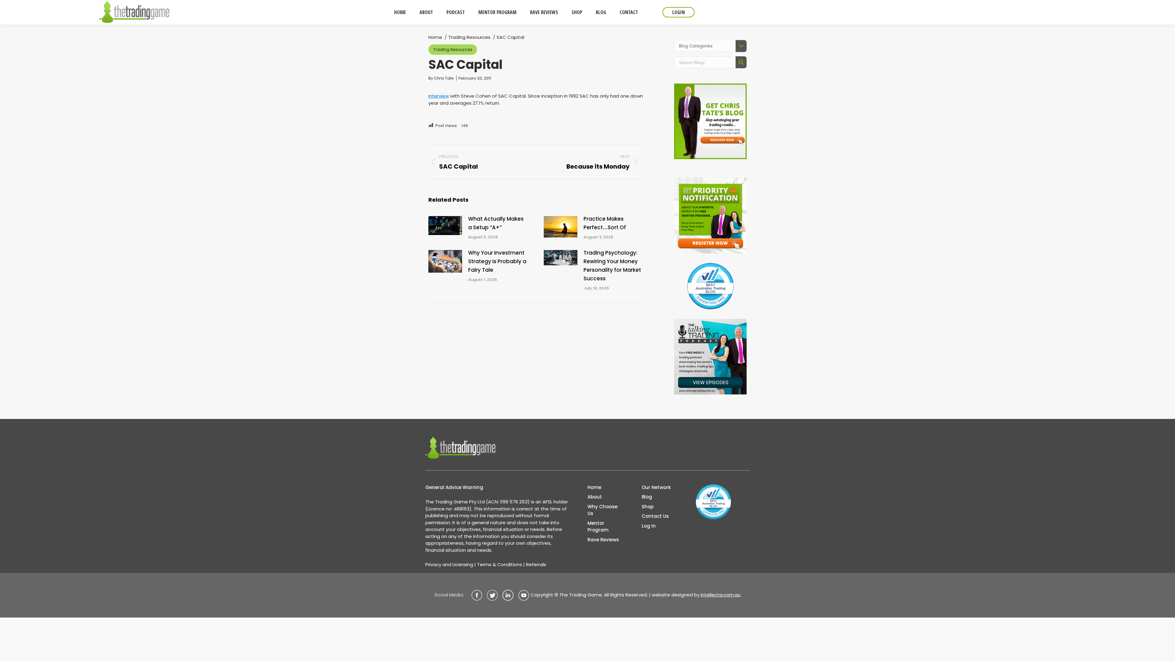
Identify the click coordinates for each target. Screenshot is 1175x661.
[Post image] (445, 225)
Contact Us (655, 516)
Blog (647, 497)
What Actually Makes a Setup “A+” (496, 223)
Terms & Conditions (499, 564)
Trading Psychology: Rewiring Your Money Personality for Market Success (612, 265)
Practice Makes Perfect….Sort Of (605, 223)
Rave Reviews (603, 539)
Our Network (656, 487)
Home (594, 487)
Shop (648, 506)
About (595, 497)
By (441, 78)
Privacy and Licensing (449, 564)
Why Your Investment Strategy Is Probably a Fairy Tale (497, 261)
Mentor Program (598, 526)
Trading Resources (452, 50)
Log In (649, 526)
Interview (438, 96)
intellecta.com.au (720, 595)
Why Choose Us (602, 510)
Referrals (536, 564)
